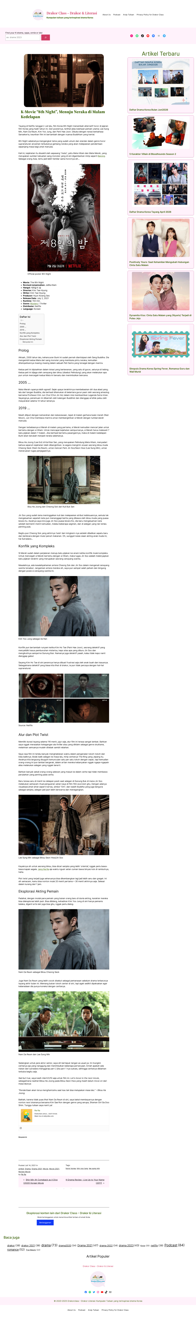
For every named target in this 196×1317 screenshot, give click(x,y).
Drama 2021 (37, 1169)
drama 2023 (129, 1245)
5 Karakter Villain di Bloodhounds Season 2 (152, 154)
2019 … (23, 330)
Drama (28, 1169)
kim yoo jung (82, 1168)
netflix (157, 1245)
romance (16, 1249)
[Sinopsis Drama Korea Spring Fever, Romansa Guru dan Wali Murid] (161, 344)
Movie (45, 1169)
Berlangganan (45, 1222)
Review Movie (24, 1172)
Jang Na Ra (43, 869)
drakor (13, 1245)
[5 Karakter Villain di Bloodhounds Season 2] (161, 132)
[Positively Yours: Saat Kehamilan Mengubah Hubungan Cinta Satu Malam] (161, 238)
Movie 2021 (54, 1169)
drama (49, 1245)
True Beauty (33, 1250)
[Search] (45, 37)
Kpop (145, 1245)
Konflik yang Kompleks (30, 333)
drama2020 (67, 1245)
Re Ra (23, 1174)
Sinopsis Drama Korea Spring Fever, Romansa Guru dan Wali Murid (159, 370)
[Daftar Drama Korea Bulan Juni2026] (161, 82)
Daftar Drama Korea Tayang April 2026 (150, 212)
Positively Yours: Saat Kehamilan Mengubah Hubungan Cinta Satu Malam (159, 264)
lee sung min (94, 1168)
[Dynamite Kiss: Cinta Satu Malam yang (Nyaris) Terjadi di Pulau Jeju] (161, 291)
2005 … (23, 327)
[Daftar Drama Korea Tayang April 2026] (161, 184)
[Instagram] (21, 1128)
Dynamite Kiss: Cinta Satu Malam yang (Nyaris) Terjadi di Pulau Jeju (160, 317)
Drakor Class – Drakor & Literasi (72, 13)
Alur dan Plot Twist (28, 336)
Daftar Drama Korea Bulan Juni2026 (148, 109)
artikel (21, 1169)
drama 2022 (108, 1245)
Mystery (34, 303)
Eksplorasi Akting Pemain (31, 339)
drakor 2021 (30, 1245)
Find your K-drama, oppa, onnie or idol (23, 33)
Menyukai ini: (28, 342)
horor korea (71, 1168)
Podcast (174, 1245)
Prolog (22, 323)
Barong (101, 156)
